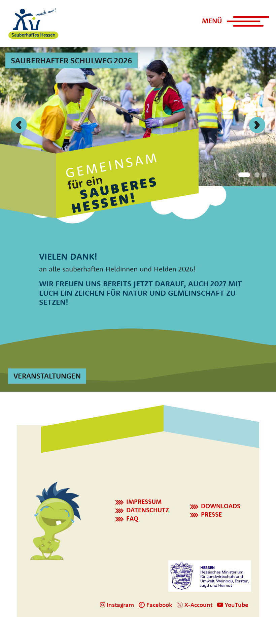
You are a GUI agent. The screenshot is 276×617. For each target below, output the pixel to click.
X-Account (197, 605)
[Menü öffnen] (243, 24)
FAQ (132, 518)
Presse (211, 514)
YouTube (235, 605)
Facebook (158, 605)
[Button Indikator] (243, 174)
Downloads (220, 506)
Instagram (119, 605)
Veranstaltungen (47, 376)
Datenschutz (147, 510)
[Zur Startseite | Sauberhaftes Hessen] (33, 23)
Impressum (144, 501)
